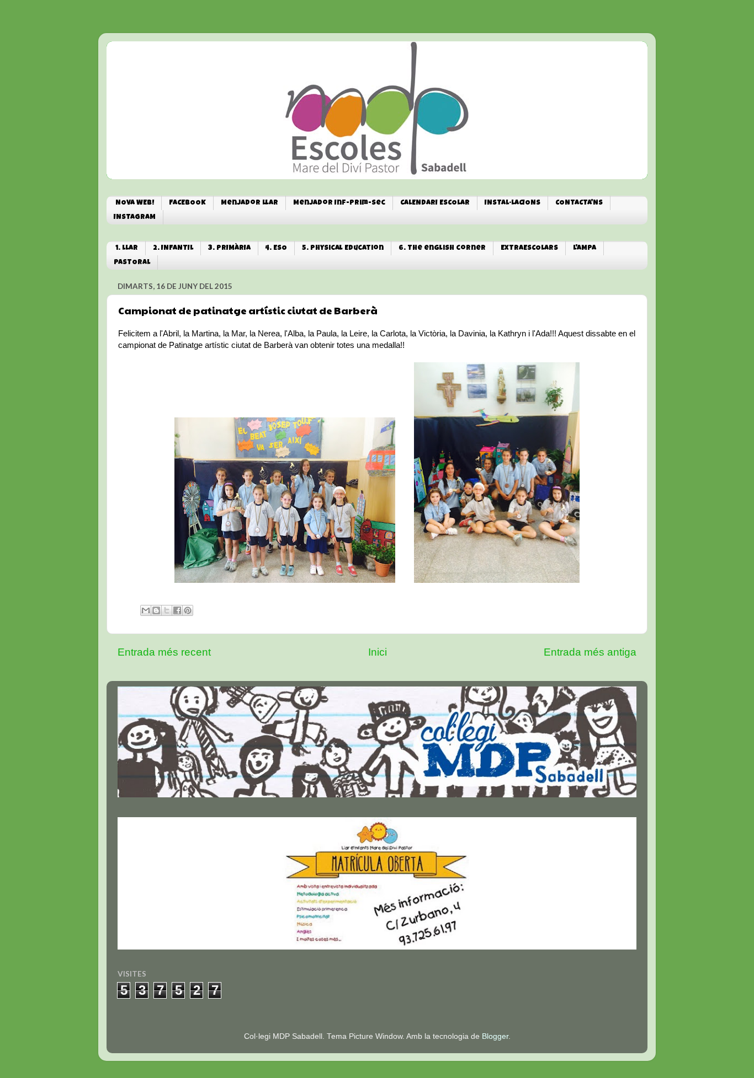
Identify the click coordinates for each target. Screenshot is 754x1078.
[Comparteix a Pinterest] (187, 610)
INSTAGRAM (135, 217)
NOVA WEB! (134, 203)
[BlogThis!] (156, 610)
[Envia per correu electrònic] (145, 610)
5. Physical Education (343, 248)
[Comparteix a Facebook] (177, 610)
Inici (377, 652)
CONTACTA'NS (579, 203)
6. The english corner (442, 248)
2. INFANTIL (173, 248)
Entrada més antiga (590, 652)
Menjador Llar (249, 203)
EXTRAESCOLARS (529, 248)
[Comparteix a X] (166, 610)
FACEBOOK (187, 203)
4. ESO (276, 248)
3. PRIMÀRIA (229, 248)
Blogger (495, 1036)
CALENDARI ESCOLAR (435, 203)
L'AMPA (584, 248)
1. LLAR (126, 248)
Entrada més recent (164, 652)
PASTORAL (132, 262)
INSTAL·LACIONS (512, 203)
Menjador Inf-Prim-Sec (339, 203)
